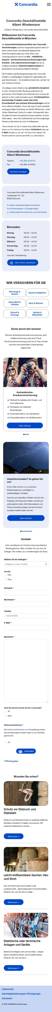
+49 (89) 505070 (27, 161)
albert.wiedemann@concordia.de (25, 205)
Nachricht (9, 637)
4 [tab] (27, 531)
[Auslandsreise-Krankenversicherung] (25, 372)
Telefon (7, 611)
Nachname (10, 599)
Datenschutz (8, 989)
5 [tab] (29, 531)
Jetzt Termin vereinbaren (24, 263)
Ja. (9, 742)
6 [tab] (31, 531)
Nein (9, 716)
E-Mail (8, 623)
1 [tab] (24, 434)
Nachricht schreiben (18, 172)
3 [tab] (28, 434)
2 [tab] (26, 434)
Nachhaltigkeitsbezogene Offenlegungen (21, 993)
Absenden (29, 751)
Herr (9, 575)
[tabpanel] (26, 394)
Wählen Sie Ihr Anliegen (16, 559)
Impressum (7, 998)
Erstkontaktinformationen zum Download (28, 212)
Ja (9, 711)
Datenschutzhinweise (16, 729)
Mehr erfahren (25, 426)
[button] (14, 293)
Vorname (9, 588)
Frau (9, 579)
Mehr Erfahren (26, 518)
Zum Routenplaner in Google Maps (22, 208)
